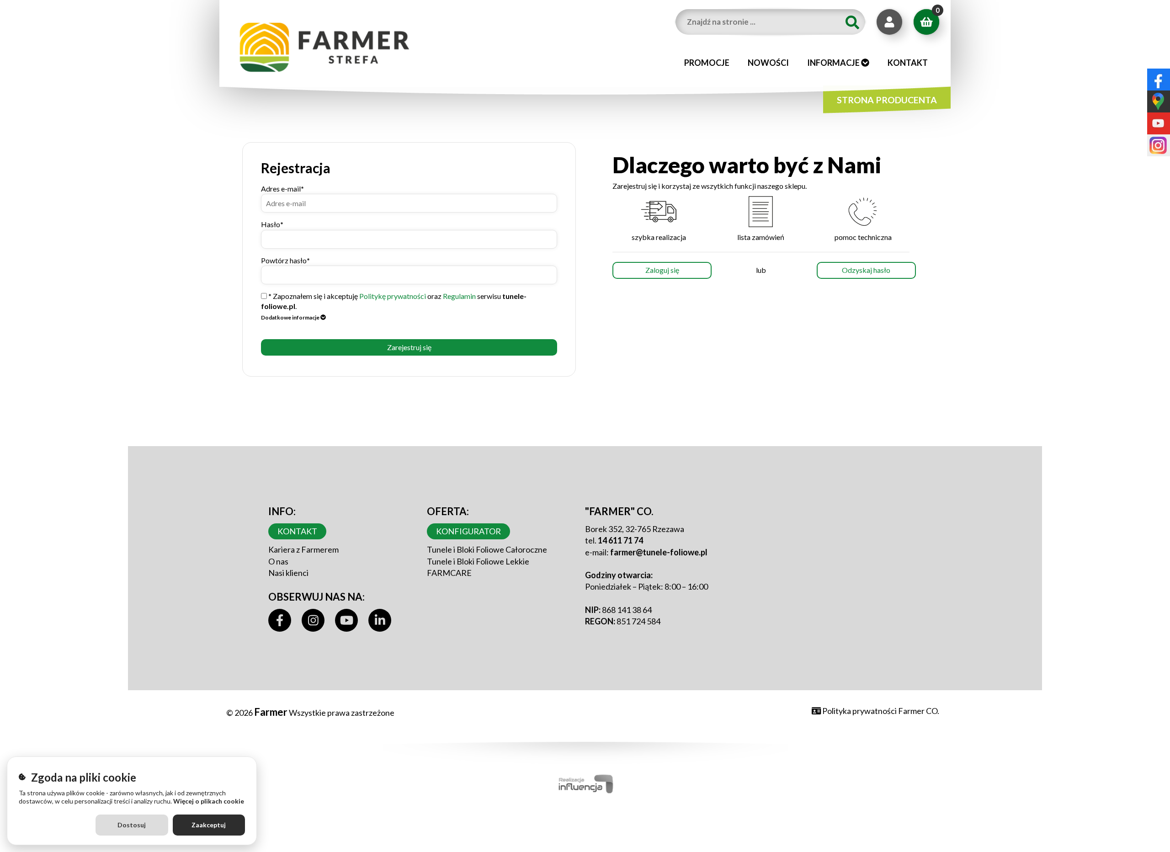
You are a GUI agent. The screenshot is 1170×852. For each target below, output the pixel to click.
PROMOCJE (706, 63)
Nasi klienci (288, 573)
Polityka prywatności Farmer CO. (880, 711)
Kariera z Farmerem (303, 549)
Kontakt (908, 63)
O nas (278, 561)
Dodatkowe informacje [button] (290, 317)
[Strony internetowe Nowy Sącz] (585, 782)
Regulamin (459, 296)
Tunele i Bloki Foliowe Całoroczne (487, 549)
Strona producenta (887, 100)
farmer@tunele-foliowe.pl (658, 552)
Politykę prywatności (392, 296)
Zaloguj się (662, 270)
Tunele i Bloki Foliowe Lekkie (478, 561)
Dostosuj (131, 825)
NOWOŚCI (768, 63)
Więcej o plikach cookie (208, 801)
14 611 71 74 (620, 540)
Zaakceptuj (208, 825)
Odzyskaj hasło (866, 270)
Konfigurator (468, 531)
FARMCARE (449, 573)
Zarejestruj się (409, 347)
